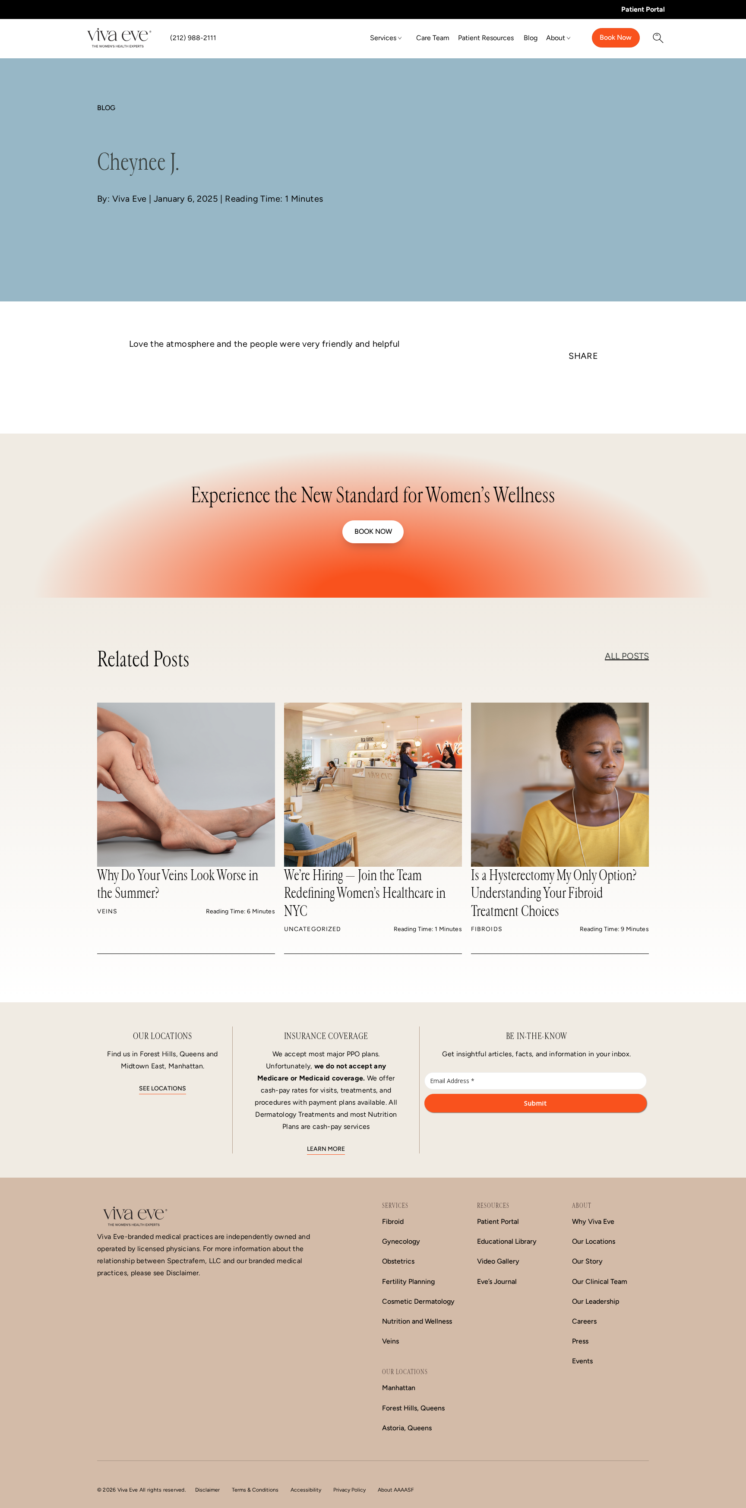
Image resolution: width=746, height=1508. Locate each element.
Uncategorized (312, 929)
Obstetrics (398, 1261)
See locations (162, 1088)
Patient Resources (486, 38)
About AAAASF (396, 1489)
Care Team (432, 38)
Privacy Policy (349, 1489)
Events (582, 1361)
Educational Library (507, 1241)
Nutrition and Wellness (417, 1321)
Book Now (616, 37)
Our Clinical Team (599, 1281)
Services (383, 38)
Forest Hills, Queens (413, 1408)
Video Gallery (498, 1261)
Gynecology (401, 1241)
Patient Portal (643, 9)
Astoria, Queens (407, 1428)
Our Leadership (596, 1301)
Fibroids (487, 929)
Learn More (326, 1149)
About (555, 38)
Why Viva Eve (593, 1221)
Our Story (587, 1261)
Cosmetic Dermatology (418, 1301)
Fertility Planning (408, 1281)
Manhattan (398, 1388)
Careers (584, 1321)
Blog (530, 38)
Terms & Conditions (255, 1489)
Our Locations (593, 1241)
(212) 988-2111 (193, 38)
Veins (107, 911)
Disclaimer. (183, 1273)
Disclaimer (207, 1489)
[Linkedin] (583, 391)
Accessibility (306, 1489)
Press (580, 1341)
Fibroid (393, 1221)
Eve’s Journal (497, 1281)
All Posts (627, 656)
